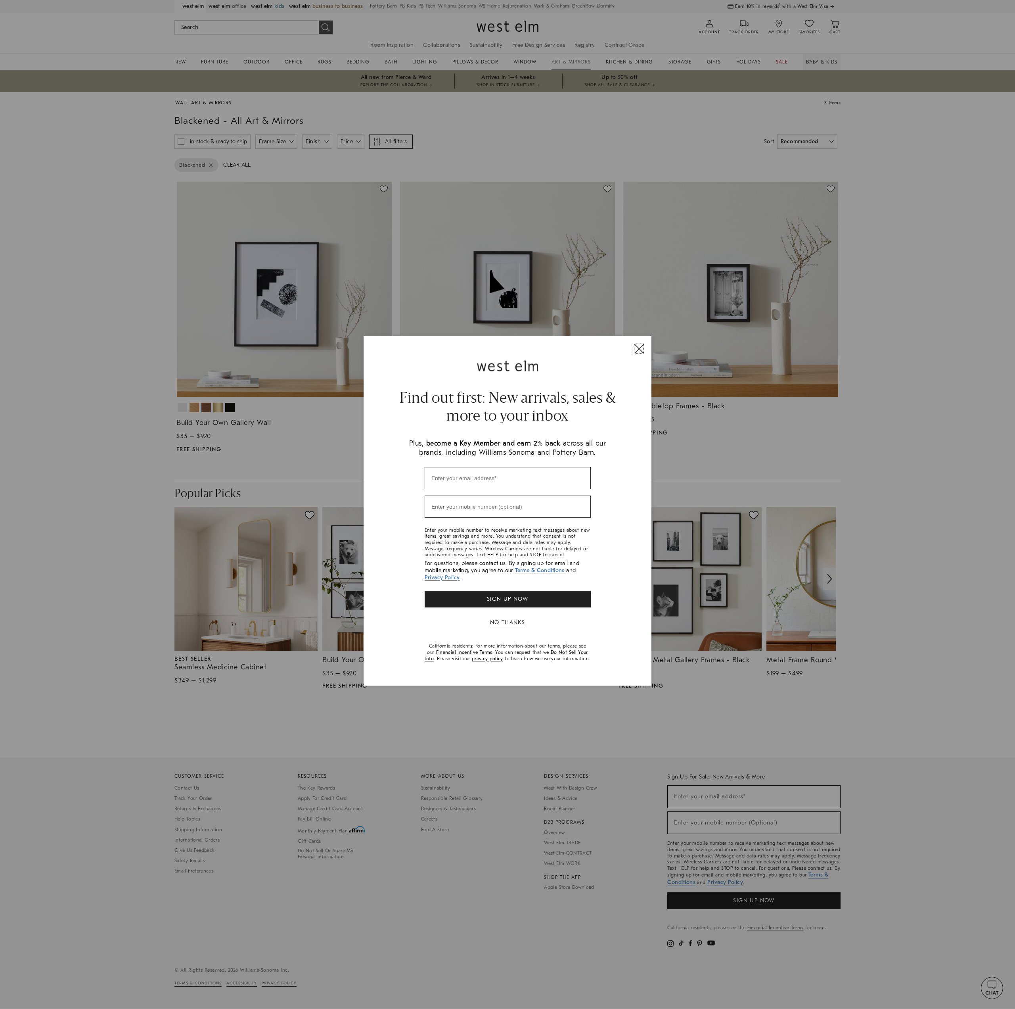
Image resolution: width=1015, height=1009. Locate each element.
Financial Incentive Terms (464, 652)
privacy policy (487, 658)
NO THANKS (507, 622)
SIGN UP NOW (507, 599)
